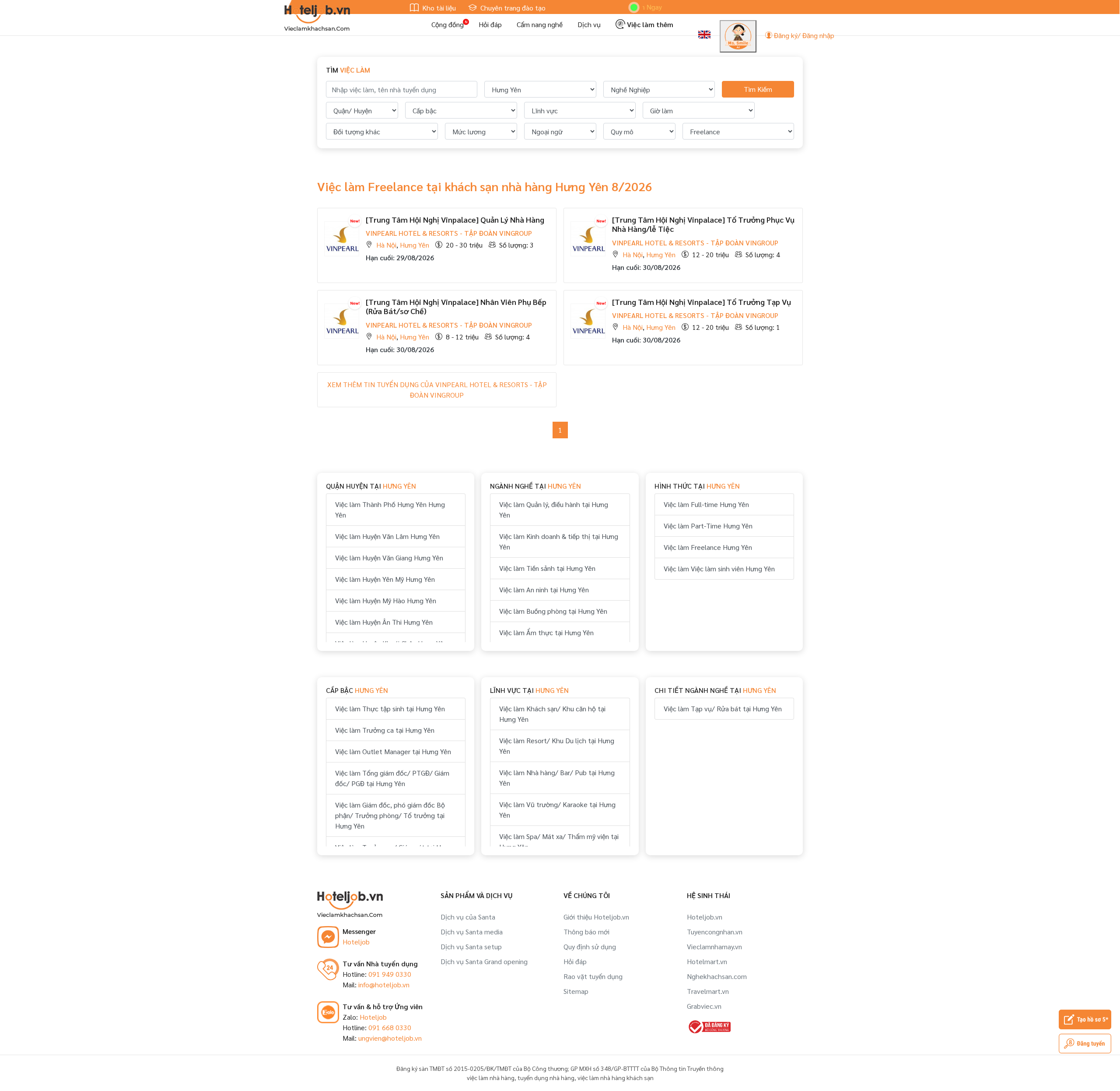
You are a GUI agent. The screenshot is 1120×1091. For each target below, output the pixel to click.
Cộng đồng (447, 24)
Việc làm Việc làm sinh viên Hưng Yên (719, 568)
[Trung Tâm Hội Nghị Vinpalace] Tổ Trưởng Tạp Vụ (701, 302)
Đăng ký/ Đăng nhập (803, 35)
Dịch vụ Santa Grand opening (484, 961)
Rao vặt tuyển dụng (593, 976)
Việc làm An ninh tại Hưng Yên (544, 589)
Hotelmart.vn (707, 961)
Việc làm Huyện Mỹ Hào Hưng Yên (385, 600)
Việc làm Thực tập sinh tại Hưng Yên (390, 708)
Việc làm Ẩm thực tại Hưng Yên (546, 632)
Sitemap (576, 991)
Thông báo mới (586, 931)
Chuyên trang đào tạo (512, 7)
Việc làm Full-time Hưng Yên (706, 504)
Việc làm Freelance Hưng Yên (708, 547)
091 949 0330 (389, 974)
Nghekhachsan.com (717, 976)
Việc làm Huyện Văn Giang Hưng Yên (389, 557)
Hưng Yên (414, 244)
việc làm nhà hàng (490, 1077)
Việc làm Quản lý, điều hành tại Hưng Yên (553, 509)
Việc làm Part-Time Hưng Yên (708, 525)
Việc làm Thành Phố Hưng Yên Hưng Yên (390, 509)
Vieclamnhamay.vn (714, 946)
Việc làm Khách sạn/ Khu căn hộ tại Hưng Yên (552, 714)
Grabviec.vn (704, 1006)
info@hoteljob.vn (384, 984)
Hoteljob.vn (704, 916)
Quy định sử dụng (590, 946)
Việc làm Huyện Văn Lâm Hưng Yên (387, 536)
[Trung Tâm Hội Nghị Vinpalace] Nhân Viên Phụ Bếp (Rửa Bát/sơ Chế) (456, 306)
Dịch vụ (589, 24)
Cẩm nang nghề (540, 24)
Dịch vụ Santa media (472, 931)
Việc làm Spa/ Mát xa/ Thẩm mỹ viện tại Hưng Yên (559, 841)
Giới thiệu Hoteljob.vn (596, 916)
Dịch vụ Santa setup (471, 946)
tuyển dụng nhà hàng (546, 1077)
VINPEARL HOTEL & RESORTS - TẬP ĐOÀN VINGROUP (449, 233)
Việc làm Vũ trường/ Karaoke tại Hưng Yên (557, 809)
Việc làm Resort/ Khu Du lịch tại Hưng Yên (556, 745)
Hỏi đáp (490, 24)
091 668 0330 (389, 1027)
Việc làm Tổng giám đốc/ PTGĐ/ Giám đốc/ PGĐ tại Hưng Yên (392, 778)
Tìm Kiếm (758, 89)
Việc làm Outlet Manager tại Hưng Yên (393, 751)
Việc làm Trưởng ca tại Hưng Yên (384, 729)
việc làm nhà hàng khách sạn (616, 1077)
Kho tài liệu (438, 7)
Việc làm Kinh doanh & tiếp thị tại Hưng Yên (558, 541)
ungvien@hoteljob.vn (390, 1037)
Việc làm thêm (649, 24)
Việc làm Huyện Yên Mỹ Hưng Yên (385, 579)
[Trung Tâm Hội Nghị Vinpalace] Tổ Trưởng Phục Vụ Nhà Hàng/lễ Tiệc (703, 224)
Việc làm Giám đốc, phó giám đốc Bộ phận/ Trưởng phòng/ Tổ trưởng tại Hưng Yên (390, 815)
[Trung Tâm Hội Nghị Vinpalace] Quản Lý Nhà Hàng (455, 219)
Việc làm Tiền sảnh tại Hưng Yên (547, 568)
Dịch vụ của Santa (468, 916)
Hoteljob (356, 941)
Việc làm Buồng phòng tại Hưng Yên (553, 610)
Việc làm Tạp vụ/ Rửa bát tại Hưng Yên (723, 708)
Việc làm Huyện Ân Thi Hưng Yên (384, 621)
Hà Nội (386, 244)
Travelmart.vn (708, 991)
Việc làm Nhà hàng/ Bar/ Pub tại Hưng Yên (557, 777)
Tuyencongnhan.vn (714, 931)
